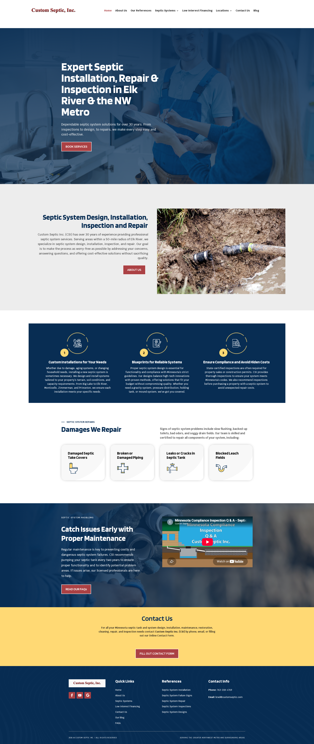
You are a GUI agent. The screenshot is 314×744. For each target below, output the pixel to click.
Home (108, 10)
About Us (121, 10)
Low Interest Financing (197, 10)
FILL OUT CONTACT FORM (157, 653)
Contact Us (243, 10)
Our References (141, 10)
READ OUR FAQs (76, 589)
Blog (256, 10)
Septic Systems (165, 10)
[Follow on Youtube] (80, 695)
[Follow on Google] (87, 695)
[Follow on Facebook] (72, 695)
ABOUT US (134, 270)
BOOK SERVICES (76, 146)
